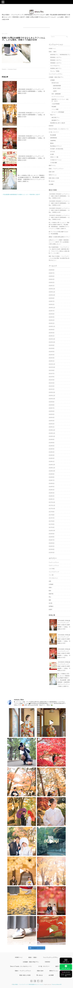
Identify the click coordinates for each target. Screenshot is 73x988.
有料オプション (53, 175)
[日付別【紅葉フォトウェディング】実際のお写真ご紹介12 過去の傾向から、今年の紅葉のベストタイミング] (51, 871)
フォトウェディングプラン (55, 74)
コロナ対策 (51, 568)
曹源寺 (52, 143)
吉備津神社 (53, 140)
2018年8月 (51, 477)
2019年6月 (51, 445)
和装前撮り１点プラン (56, 57)
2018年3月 (51, 493)
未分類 (50, 603)
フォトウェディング (54, 571)
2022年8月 (51, 348)
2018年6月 (51, 483)
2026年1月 (51, 285)
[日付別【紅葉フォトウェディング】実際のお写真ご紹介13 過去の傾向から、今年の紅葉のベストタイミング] (21, 841)
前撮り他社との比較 (54, 178)
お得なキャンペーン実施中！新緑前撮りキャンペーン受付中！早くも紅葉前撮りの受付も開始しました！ (59, 242)
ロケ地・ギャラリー (54, 132)
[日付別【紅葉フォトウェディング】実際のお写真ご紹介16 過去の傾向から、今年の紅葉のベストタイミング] (51, 782)
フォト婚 (51, 575)
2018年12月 (52, 464)
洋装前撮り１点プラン (56, 63)
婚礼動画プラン (56, 120)
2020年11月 (52, 395)
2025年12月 (52, 288)
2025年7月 (51, 301)
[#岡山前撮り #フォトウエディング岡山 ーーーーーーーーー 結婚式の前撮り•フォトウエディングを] (21, 722)
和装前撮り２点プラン (56, 60)
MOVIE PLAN (55, 83)
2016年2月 (51, 546)
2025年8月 (51, 298)
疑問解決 (51, 606)
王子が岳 (52, 151)
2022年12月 (52, 339)
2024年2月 (51, 320)
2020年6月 (51, 411)
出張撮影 (52, 80)
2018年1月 (51, 499)
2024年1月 (51, 323)
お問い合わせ (66, 961)
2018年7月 (51, 480)
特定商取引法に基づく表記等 (57, 123)
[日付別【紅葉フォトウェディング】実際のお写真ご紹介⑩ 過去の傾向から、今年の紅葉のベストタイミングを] (51, 900)
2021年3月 (51, 383)
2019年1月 (51, 461)
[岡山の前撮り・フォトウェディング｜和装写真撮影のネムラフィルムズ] (36, 11)
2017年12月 (52, 502)
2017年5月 (51, 524)
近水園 (52, 154)
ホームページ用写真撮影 (58, 112)
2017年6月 (51, 521)
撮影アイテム (52, 165)
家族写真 (51, 593)
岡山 (50, 597)
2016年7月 (51, 540)
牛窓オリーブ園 (54, 157)
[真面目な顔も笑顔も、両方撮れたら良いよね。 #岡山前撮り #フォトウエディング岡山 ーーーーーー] (51, 930)
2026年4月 (51, 279)
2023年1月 (51, 336)
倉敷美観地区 (53, 137)
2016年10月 (52, 530)
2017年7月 (51, 518)
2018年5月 (51, 486)
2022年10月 (52, 342)
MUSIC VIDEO (57, 88)
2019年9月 (51, 439)
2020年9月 (51, 402)
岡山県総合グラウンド (56, 146)
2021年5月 (51, 376)
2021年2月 (51, 386)
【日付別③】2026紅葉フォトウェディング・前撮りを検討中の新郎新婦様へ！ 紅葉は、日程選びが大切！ (31, 114)
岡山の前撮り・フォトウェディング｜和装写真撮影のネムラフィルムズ (28, 984)
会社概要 (51, 184)
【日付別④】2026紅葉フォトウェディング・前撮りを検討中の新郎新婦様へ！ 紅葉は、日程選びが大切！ (31, 91)
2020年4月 (51, 417)
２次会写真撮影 (56, 103)
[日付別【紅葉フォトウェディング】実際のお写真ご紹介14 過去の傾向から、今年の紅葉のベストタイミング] (51, 811)
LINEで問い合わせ (66, 968)
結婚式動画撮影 (57, 85)
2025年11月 (52, 292)
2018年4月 (51, 489)
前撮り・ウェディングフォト (56, 168)
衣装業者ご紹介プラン (56, 68)
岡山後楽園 (53, 135)
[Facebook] (35, 981)
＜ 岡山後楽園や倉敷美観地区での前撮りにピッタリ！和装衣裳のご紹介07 (21, 194)
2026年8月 (51, 270)
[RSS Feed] (42, 981)
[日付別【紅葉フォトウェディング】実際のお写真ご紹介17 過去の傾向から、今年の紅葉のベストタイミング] (21, 782)
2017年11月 (52, 505)
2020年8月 (51, 405)
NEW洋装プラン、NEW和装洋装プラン (60, 54)
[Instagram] (31, 981)
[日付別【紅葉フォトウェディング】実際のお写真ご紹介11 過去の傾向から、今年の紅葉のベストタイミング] (21, 900)
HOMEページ (52, 48)
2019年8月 (51, 442)
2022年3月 (51, 358)
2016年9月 (51, 533)
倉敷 (50, 581)
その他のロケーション (56, 160)
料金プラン (53, 114)
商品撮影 (54, 106)
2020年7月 (51, 408)
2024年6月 (51, 314)
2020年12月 (52, 392)
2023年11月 (52, 326)
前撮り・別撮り (53, 51)
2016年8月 (51, 537)
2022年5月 (51, 351)
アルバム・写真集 (54, 71)
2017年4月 (51, 527)
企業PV (55, 91)
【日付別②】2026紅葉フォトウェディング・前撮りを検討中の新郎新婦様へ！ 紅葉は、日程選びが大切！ (31, 138)
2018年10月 (52, 471)
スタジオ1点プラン (55, 65)
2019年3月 (51, 455)
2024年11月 (52, 307)
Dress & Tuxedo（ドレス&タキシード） (59, 129)
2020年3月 (51, 420)
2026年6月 (51, 276)
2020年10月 (52, 398)
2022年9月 (51, 345)
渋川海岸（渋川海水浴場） (57, 148)
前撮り (50, 587)
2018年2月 (51, 496)
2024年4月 (51, 317)
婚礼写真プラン (56, 117)
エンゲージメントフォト (58, 96)
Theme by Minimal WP (56, 984)
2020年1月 (51, 427)
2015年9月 (51, 549)
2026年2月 (51, 282)
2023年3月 (51, 332)
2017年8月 (51, 515)
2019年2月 (51, 458)
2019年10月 (52, 436)
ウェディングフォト (54, 562)
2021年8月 (51, 370)
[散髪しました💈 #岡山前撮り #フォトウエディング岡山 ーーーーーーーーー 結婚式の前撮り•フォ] (21, 752)
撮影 (50, 600)
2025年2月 (51, 304)
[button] (3, 2)
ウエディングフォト (54, 565)
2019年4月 (51, 452)
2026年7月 (51, 273)
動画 (50, 590)
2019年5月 (51, 449)
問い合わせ (51, 181)
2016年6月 (51, 543)
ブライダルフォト (53, 578)
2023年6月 (51, 329)
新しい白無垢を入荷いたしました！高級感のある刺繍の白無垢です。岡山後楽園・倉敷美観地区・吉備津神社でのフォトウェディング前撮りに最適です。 (64, 680)
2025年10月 (52, 295)
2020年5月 (51, 414)
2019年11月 (52, 433)
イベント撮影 (55, 109)
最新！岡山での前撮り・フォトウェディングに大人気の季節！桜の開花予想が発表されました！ (59, 258)
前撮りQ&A (52, 171)
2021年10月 (52, 367)
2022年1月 (51, 361)
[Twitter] (38, 981)
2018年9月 (51, 474)
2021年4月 (51, 380)
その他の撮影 (53, 162)
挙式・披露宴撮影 (56, 93)
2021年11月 (52, 364)
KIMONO (51, 125)
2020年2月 (51, 423)
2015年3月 (51, 552)
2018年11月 (52, 467)
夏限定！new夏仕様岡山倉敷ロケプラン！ (59, 237)
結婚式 (50, 609)
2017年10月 (52, 508)
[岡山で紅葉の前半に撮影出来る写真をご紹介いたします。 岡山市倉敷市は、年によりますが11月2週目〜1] (21, 871)
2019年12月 (52, 430)
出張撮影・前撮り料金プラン (56, 77)
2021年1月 (51, 389)
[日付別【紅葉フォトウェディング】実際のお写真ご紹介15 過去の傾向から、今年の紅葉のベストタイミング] (21, 811)
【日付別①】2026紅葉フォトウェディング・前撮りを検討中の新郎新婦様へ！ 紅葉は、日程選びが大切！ (31, 158)
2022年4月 (51, 354)
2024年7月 (51, 310)
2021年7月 (51, 373)
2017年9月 (51, 511)
